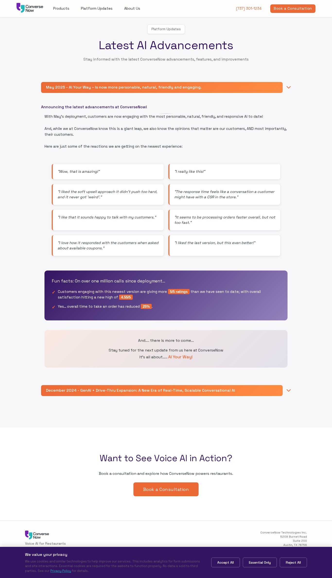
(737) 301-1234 (249, 8)
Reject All (293, 562)
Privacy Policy (60, 571)
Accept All (225, 562)
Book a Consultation (293, 8)
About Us (132, 8)
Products (61, 8)
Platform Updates (97, 8)
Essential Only (260, 562)
